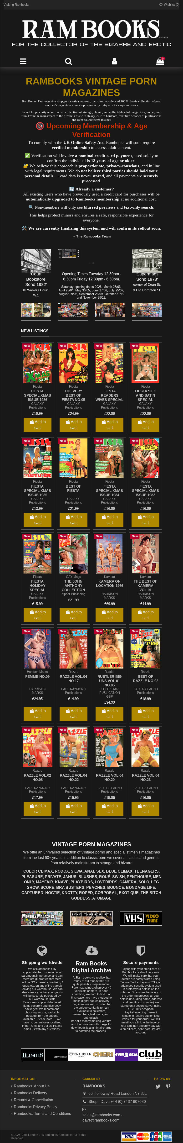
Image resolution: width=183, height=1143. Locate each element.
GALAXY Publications (37, 405)
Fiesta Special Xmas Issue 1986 (37, 395)
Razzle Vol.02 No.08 (37, 777)
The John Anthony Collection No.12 (73, 587)
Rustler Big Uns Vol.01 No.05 (109, 680)
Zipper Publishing (73, 594)
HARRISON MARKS (110, 595)
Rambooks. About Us (32, 1086)
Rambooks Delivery (30, 1093)
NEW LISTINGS (35, 331)
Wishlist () (171, 4)
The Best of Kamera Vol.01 (145, 585)
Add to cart (40, 425)
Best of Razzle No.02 (145, 678)
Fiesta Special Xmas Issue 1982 (145, 490)
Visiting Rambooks (17, 4)
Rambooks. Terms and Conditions (42, 1113)
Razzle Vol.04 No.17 (73, 678)
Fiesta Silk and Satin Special (145, 395)
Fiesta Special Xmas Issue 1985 (37, 490)
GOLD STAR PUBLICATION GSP (109, 692)
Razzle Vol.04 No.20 (109, 777)
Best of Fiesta (73, 488)
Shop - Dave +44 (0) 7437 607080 (117, 1102)
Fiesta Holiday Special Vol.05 (38, 587)
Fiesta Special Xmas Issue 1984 (109, 490)
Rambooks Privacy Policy (35, 1107)
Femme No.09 (37, 676)
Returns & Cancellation (33, 1100)
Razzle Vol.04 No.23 (145, 777)
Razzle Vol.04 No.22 (73, 777)
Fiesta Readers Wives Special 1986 (109, 397)
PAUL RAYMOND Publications (73, 691)
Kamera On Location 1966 (109, 583)
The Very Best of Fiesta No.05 (73, 395)
